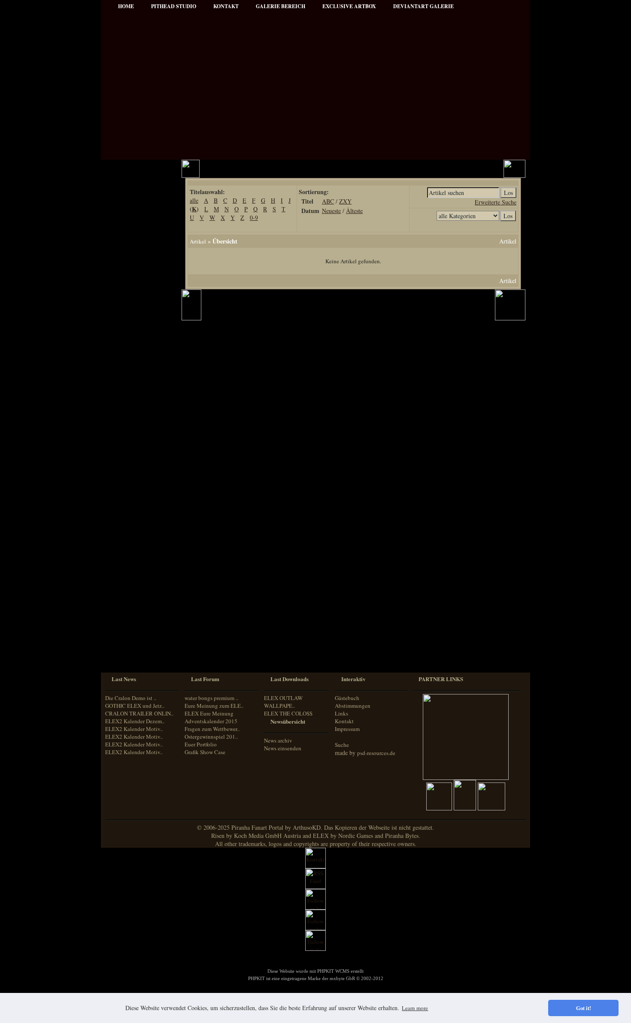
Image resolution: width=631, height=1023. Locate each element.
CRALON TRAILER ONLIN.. (139, 713)
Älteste (354, 211)
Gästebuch (347, 698)
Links (341, 713)
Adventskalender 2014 (138, 535)
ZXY (345, 201)
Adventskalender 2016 (138, 558)
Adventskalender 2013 (138, 523)
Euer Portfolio (201, 744)
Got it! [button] (583, 1008)
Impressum (126, 249)
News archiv (278, 740)
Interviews (125, 311)
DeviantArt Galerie (423, 6)
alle (194, 200)
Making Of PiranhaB (136, 357)
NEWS (121, 191)
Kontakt (344, 721)
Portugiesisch (126, 639)
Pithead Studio (173, 6)
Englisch (121, 615)
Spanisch (122, 655)
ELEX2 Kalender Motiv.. (134, 729)
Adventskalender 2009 (138, 512)
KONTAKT (226, 6)
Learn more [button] (415, 1008)
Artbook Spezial (131, 346)
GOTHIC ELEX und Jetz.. (134, 705)
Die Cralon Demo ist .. (130, 698)
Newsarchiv (126, 237)
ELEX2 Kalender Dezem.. (134, 721)
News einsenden (282, 748)
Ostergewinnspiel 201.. (211, 736)
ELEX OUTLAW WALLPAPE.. (283, 701)
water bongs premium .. (211, 698)
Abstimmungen (352, 705)
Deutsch (121, 607)
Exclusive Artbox (349, 6)
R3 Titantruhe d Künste (140, 489)
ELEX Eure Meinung (209, 713)
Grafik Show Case (205, 752)
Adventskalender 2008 (138, 500)
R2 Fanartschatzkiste (136, 465)
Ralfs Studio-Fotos (133, 369)
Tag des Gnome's (132, 442)
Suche (342, 745)
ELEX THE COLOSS (288, 713)
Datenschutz (127, 261)
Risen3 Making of (132, 431)
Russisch (122, 647)
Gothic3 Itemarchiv (134, 454)
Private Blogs (127, 322)
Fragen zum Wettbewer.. (212, 729)
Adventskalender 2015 (138, 547)
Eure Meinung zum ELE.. (214, 705)
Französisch (125, 623)
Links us (123, 226)
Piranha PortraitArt (135, 380)
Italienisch (123, 631)
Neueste (331, 211)
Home (126, 6)
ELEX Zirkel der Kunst (139, 477)
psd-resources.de (376, 753)
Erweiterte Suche (495, 202)
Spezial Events (129, 334)
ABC (328, 201)
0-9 (254, 217)
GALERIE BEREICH (280, 6)
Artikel (121, 214)
